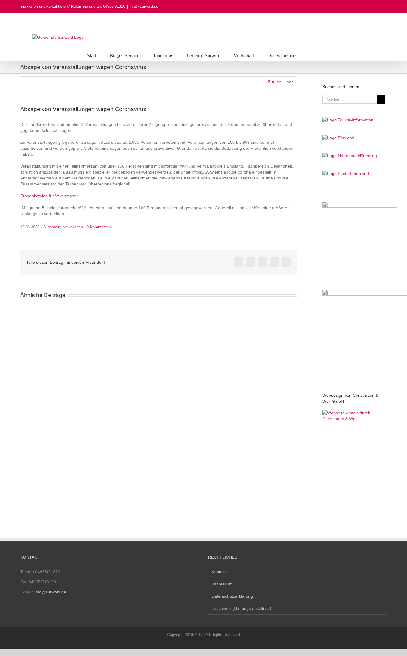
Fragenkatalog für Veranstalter (49, 195)
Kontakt (219, 571)
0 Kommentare (99, 227)
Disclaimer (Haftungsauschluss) (241, 608)
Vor (290, 81)
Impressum (222, 584)
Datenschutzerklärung (232, 596)
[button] (311, 55)
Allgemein (51, 227)
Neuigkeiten (73, 227)
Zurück (274, 81)
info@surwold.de (144, 6)
